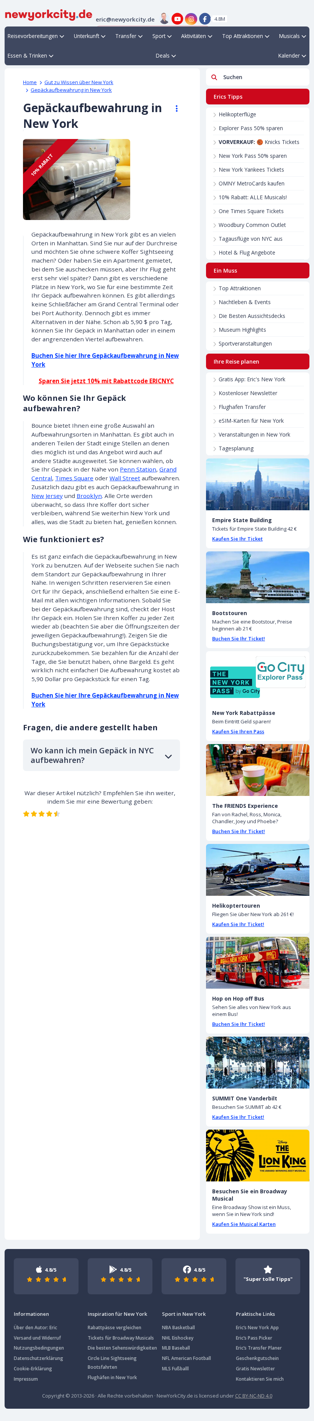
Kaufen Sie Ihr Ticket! (238, 924)
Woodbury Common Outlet (252, 224)
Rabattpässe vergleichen (114, 1327)
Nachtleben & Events (245, 302)
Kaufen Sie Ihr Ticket (237, 538)
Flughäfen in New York (112, 1377)
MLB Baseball (176, 1348)
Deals (163, 55)
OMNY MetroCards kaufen (252, 183)
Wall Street (125, 478)
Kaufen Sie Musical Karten (244, 1224)
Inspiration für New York (117, 1313)
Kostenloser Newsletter (248, 393)
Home (30, 82)
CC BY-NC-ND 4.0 (253, 1395)
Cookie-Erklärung (33, 1368)
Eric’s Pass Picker (254, 1338)
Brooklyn (89, 496)
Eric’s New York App (257, 1327)
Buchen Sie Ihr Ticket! (238, 638)
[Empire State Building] (257, 484)
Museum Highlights (242, 329)
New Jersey (47, 496)
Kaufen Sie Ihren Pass (238, 731)
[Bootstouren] (257, 577)
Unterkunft (86, 36)
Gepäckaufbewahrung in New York (71, 89)
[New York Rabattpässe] (257, 677)
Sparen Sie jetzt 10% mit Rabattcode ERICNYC (106, 381)
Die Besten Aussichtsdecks (252, 315)
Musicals (289, 36)
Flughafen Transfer (242, 406)
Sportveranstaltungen (245, 343)
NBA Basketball (178, 1327)
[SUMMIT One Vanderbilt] (257, 1062)
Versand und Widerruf (37, 1338)
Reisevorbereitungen (33, 36)
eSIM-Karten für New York (251, 420)
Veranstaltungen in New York (254, 434)
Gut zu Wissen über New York (78, 82)
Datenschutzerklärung (38, 1358)
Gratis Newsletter (255, 1368)
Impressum (26, 1379)
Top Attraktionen (242, 36)
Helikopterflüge (237, 114)
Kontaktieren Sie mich (260, 1379)
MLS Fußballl (175, 1368)
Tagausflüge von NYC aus (251, 238)
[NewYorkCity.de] (49, 14)
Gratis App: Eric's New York (252, 379)
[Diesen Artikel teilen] (173, 108)
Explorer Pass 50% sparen (251, 128)
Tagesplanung (236, 448)
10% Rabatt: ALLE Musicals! (253, 197)
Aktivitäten (193, 36)
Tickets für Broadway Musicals (121, 1338)
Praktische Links (255, 1313)
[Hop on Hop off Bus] (257, 963)
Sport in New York (184, 1313)
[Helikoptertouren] (257, 870)
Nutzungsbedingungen (39, 1348)
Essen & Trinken (27, 55)
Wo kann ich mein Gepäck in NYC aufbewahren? (92, 755)
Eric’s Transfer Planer (259, 1348)
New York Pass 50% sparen (253, 155)
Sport (158, 36)
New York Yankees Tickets (251, 169)
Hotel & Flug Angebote (247, 252)
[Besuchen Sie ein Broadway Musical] (257, 1155)
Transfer (125, 36)
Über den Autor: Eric (35, 1327)
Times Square (74, 478)
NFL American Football (186, 1358)
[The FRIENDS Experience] (257, 770)
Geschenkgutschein (257, 1358)
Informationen (31, 1313)
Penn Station (138, 469)
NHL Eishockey (177, 1338)
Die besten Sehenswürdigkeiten (122, 1348)
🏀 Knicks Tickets (259, 142)
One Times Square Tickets (251, 211)
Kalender (289, 55)
